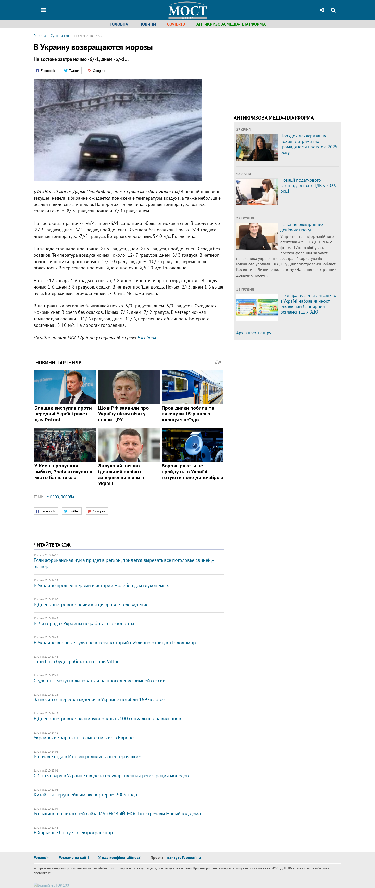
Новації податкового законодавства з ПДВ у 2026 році (308, 185)
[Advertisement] (276, 69)
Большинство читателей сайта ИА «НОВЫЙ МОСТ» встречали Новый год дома (117, 813)
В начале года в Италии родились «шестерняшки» (87, 756)
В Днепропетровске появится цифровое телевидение (91, 604)
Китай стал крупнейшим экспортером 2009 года (85, 794)
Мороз (53, 496)
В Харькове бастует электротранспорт (74, 832)
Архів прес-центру (253, 333)
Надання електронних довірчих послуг (301, 227)
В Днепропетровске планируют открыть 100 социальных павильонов (107, 718)
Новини (147, 24)
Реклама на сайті (74, 857)
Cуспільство (60, 35)
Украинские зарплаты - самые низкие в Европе (84, 737)
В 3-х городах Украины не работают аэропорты (84, 623)
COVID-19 (176, 24)
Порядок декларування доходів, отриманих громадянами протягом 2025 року (309, 144)
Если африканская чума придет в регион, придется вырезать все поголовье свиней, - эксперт (123, 563)
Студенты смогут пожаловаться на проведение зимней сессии (100, 680)
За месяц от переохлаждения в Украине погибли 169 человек (100, 699)
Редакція (41, 857)
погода (67, 496)
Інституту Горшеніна (182, 857)
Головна (119, 24)
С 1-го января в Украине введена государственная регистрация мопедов (111, 775)
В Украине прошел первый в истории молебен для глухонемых (101, 585)
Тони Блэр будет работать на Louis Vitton (77, 661)
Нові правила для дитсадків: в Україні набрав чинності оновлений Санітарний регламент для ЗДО (308, 303)
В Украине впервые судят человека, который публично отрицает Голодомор (115, 642)
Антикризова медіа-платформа (231, 24)
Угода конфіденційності (119, 857)
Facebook (146, 338)
